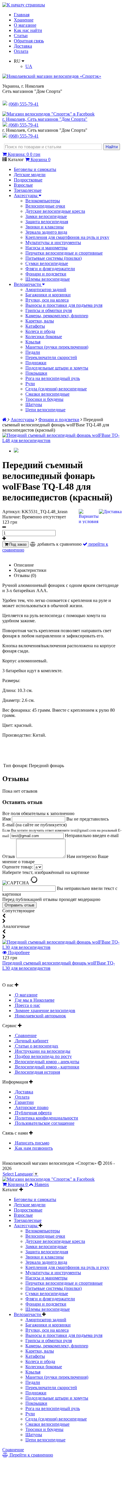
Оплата (21, 51)
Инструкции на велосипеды (42, 1051)
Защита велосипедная (46, 221)
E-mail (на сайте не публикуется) (61, 830)
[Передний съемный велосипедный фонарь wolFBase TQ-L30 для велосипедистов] (62, 947)
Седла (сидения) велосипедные (56, 388)
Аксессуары (26, 195)
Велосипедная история (37, 1072)
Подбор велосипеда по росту (43, 1056)
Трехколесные (28, 190)
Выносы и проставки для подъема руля (63, 305)
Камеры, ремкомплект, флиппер (56, 315)
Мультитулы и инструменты (53, 242)
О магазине (25, 25)
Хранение (23, 19)
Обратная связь (29, 40)
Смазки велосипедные (47, 394)
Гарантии (24, 1102)
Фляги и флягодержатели (50, 268)
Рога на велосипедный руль (52, 378)
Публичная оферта (33, 1112)
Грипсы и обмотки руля (48, 310)
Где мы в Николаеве (34, 1000)
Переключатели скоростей (51, 357)
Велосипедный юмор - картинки (46, 1066)
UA (28, 66)
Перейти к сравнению (30, 1454)
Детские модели (30, 174)
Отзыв (9, 856)
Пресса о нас (27, 1005)
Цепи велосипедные (45, 409)
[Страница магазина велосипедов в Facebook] (48, 113)
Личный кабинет (31, 1040)
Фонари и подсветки (45, 273)
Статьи (21, 35)
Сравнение (25, 1035)
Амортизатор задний (45, 289)
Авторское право (31, 1107)
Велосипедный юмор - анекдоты (46, 1061)
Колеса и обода (40, 331)
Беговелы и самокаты (35, 169)
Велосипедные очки (45, 205)
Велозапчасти (28, 284)
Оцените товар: (17, 866)
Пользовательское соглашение (44, 1123)
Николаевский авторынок (40, 1015)
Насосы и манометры (46, 247)
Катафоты (35, 326)
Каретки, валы (39, 320)
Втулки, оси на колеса (47, 300)
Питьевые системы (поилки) (53, 258)
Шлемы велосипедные (47, 279)
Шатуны (33, 404)
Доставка (23, 46)
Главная (21, 14)
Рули (30, 383)
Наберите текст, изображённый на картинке (45, 872)
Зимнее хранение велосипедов (44, 1010)
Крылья (32, 341)
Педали (32, 352)
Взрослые (23, 185)
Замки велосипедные (46, 216)
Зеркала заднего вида (46, 232)
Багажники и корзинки (48, 294)
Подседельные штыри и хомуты (56, 367)
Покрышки (36, 373)
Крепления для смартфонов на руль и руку (67, 237)
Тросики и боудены (44, 399)
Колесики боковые (43, 336)
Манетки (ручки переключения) (56, 347)
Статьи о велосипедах (36, 1045)
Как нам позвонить (33, 1148)
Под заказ (17, 544)
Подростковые (28, 179)
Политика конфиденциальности (46, 1117)
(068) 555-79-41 (24, 124)
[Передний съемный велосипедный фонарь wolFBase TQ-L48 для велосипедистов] (62, 440)
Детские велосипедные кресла (55, 211)
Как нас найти (28, 30)
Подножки (35, 362)
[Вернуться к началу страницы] (23, 4)
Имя (7, 818)
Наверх (42, 1184)
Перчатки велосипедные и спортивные (64, 252)
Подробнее (18, 952)
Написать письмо (31, 1142)
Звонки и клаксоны (44, 226)
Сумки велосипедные (46, 263)
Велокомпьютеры (42, 200)
